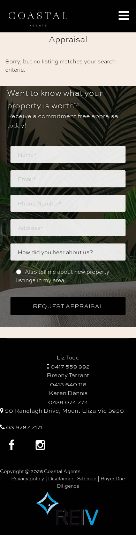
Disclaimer (60, 478)
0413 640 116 (68, 384)
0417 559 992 (69, 366)
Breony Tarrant (68, 375)
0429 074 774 (68, 401)
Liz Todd (68, 357)
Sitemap (87, 478)
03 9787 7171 (24, 426)
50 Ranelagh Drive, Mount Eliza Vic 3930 (63, 410)
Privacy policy (27, 478)
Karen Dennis (68, 392)
